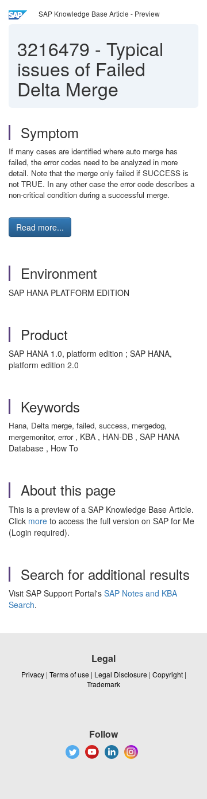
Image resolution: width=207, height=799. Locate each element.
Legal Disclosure (120, 674)
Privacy (32, 674)
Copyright (167, 674)
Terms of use (69, 674)
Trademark (103, 684)
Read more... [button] (40, 227)
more (37, 521)
